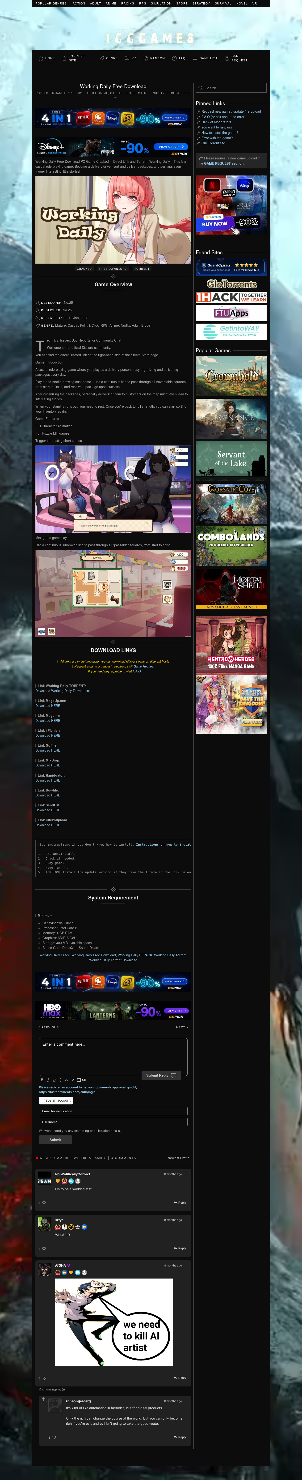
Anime (111, 3)
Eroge (130, 93)
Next (181, 1027)
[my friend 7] (231, 331)
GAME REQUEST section (224, 163)
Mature (144, 93)
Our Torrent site (213, 143)
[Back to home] (151, 28)
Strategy (201, 3)
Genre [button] (112, 58)
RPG (143, 3)
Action (79, 3)
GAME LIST (209, 58)
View (231, 375)
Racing (127, 3)
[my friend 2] (231, 283)
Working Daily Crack (54, 955)
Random (157, 58)
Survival (223, 3)
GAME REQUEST (239, 58)
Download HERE (47, 705)
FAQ (182, 58)
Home (50, 58)
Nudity (158, 93)
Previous (49, 1027)
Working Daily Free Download (93, 955)
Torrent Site (77, 58)
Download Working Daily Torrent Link (63, 690)
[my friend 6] (231, 312)
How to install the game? (219, 132)
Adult (95, 3)
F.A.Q (137, 671)
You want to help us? (217, 127)
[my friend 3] (231, 297)
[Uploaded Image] (114, 1322)
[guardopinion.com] (231, 266)
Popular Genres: (51, 3)
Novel (242, 3)
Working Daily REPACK (135, 955)
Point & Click (178, 93)
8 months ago (173, 1174)
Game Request (144, 666)
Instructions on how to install (164, 844)
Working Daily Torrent (170, 955)
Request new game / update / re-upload (231, 111)
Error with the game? (217, 137)
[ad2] (229, 645)
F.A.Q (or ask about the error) (223, 116)
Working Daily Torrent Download (113, 960)
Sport (182, 3)
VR (254, 3)
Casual (116, 93)
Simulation (161, 3)
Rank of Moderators (216, 122)
